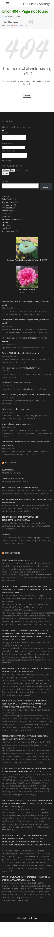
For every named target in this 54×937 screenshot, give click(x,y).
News (4, 213)
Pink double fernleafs (30, 368)
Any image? (7, 160)
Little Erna (28, 389)
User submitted (9, 231)
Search (5, 181)
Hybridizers (7, 205)
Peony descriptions (10, 219)
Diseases (6, 196)
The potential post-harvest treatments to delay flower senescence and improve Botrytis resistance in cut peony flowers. (27, 803)
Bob (4, 353)
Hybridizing (7, 207)
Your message (9, 150)
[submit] (3, 130)
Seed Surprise (8, 470)
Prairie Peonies (10, 463)
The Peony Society (36, 3)
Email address (9, 143)
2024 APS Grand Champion (13, 479)
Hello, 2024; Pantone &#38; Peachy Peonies (20, 487)
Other (4, 216)
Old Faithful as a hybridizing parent (24, 353)
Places (5, 225)
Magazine (6, 210)
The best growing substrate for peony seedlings (30, 394)
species (5, 228)
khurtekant (7, 301)
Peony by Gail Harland (12, 560)
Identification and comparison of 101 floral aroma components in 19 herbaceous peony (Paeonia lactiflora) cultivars (27, 589)
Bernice (5, 382)
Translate (22, 25)
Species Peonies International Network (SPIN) (27, 260)
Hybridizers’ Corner (27, 289)
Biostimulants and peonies (20, 409)
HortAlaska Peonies (12, 553)
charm (15, 329)
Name (5, 132)
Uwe (4, 424)
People (5, 222)
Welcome (6, 535)
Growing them (8, 202)
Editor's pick (7, 199)
